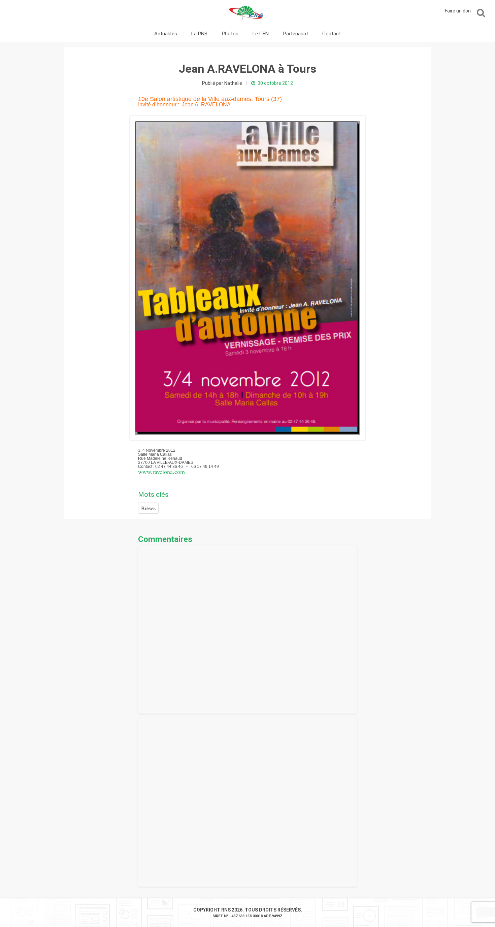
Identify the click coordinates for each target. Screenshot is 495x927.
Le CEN (261, 34)
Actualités (165, 34)
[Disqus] (247, 629)
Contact (331, 34)
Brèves (148, 508)
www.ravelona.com (161, 472)
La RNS (199, 34)
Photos (230, 34)
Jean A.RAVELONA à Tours (247, 68)
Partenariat (295, 34)
